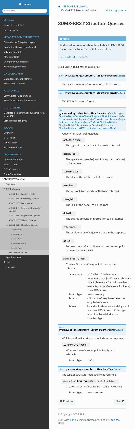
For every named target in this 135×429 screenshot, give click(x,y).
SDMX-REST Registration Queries (24, 216)
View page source (116, 10)
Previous (67, 401)
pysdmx (26, 4)
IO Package (9, 267)
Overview (8, 133)
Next (119, 401)
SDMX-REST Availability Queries (24, 199)
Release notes (11, 30)
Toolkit (7, 262)
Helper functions (12, 257)
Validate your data (13, 52)
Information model (13, 159)
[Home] (59, 6)
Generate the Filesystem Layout (20, 42)
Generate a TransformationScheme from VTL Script (24, 114)
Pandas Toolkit (11, 142)
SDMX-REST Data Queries (21, 203)
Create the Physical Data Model (20, 47)
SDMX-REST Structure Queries (23, 225)
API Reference (13, 189)
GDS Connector (12, 169)
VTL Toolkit (9, 138)
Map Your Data (11, 57)
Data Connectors (12, 174)
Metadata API (11, 164)
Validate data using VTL (15, 121)
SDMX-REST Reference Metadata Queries (24, 209)
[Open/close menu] (2, 179)
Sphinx (74, 420)
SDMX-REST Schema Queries (22, 220)
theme (90, 420)
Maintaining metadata (15, 66)
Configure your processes (16, 62)
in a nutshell (14, 25)
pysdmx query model (18, 252)
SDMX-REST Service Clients (22, 194)
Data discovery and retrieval (18, 79)
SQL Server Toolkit (13, 147)
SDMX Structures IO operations (20, 100)
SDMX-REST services (14, 83)
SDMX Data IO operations (17, 96)
